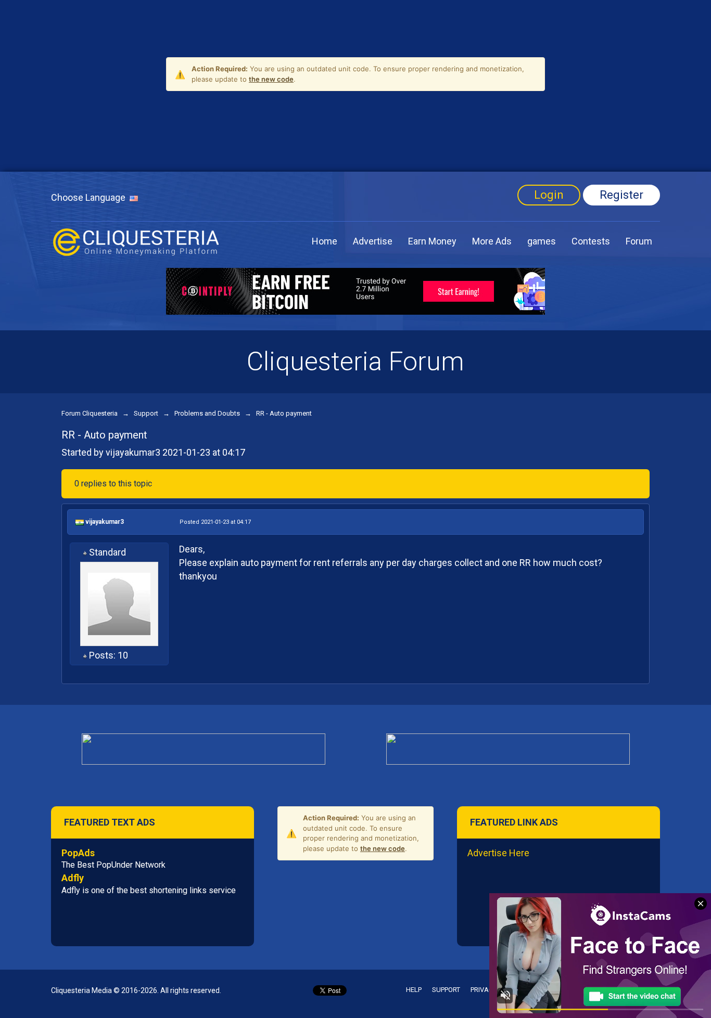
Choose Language (90, 197)
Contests (591, 241)
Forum (639, 241)
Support (146, 413)
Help (414, 990)
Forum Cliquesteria (89, 413)
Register (621, 194)
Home (324, 241)
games (541, 241)
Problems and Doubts (207, 413)
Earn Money (432, 241)
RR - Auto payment (284, 413)
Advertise (372, 241)
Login (549, 194)
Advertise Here (498, 852)
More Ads (492, 241)
